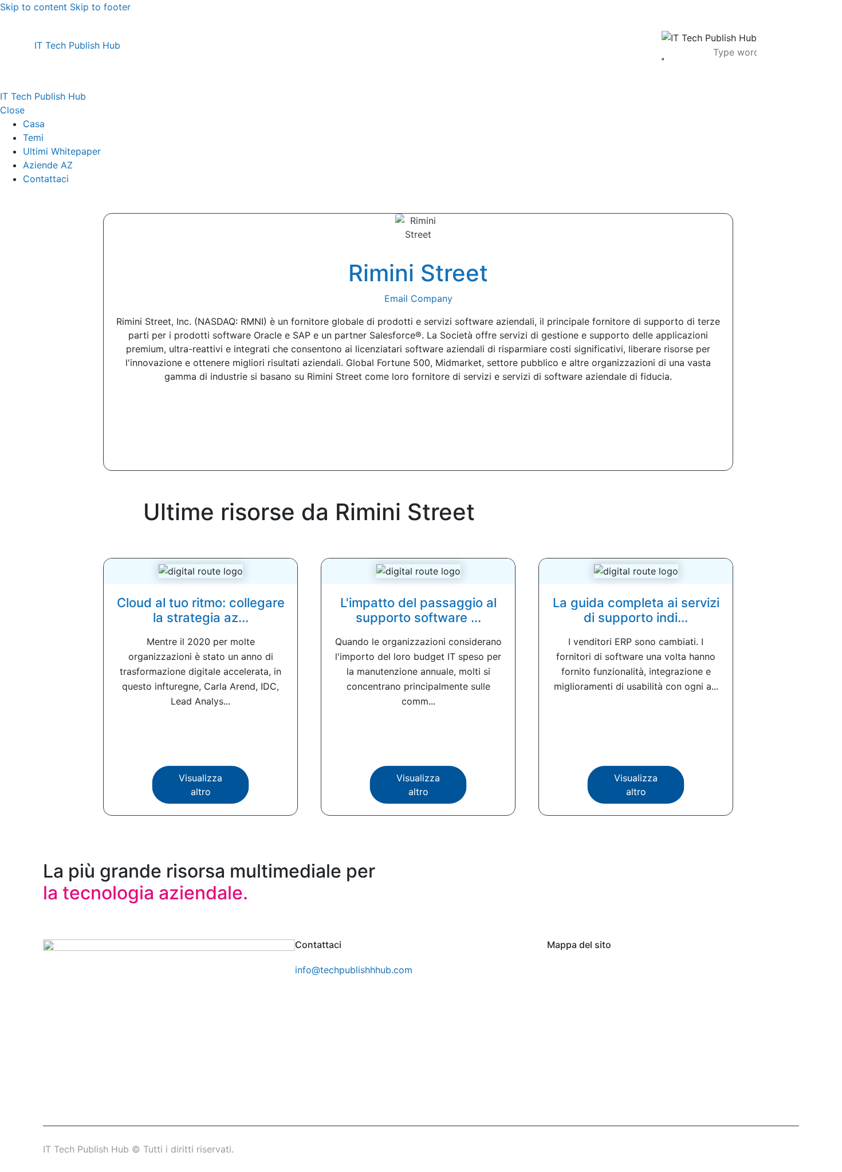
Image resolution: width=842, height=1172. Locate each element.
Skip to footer (100, 7)
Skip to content (33, 7)
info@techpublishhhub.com (353, 970)
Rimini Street (418, 273)
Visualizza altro (200, 784)
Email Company (418, 298)
